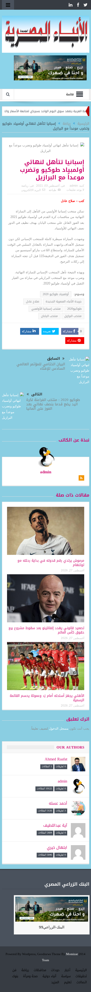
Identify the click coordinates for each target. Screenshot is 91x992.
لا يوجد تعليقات (75, 190)
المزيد (55, 982)
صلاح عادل (32, 301)
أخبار (67, 970)
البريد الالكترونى (31, 190)
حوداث (55, 970)
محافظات (40, 970)
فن (14, 970)
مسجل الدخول (58, 728)
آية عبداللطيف (55, 825)
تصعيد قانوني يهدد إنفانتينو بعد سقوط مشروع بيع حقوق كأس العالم (46, 630)
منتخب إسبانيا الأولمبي (46, 308)
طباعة (52, 190)
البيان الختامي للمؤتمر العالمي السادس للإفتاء (41, 366)
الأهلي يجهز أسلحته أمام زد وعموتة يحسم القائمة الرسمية (47, 697)
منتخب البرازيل (73, 316)
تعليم (68, 982)
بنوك (15, 976)
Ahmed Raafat (56, 759)
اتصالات (81, 982)
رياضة (24, 185)
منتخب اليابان (49, 316)
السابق (53, 358)
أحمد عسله (58, 803)
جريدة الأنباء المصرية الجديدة (64, 301)
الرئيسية (81, 970)
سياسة (66, 976)
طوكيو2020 (74, 308)
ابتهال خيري (57, 847)
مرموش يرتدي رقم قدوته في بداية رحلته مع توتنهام (50, 562)
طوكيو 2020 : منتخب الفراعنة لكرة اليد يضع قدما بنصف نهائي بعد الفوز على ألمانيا (53, 404)
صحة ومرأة (30, 976)
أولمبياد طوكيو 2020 (56, 294)
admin (74, 185)
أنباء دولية (49, 976)
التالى (36, 394)
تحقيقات (81, 976)
